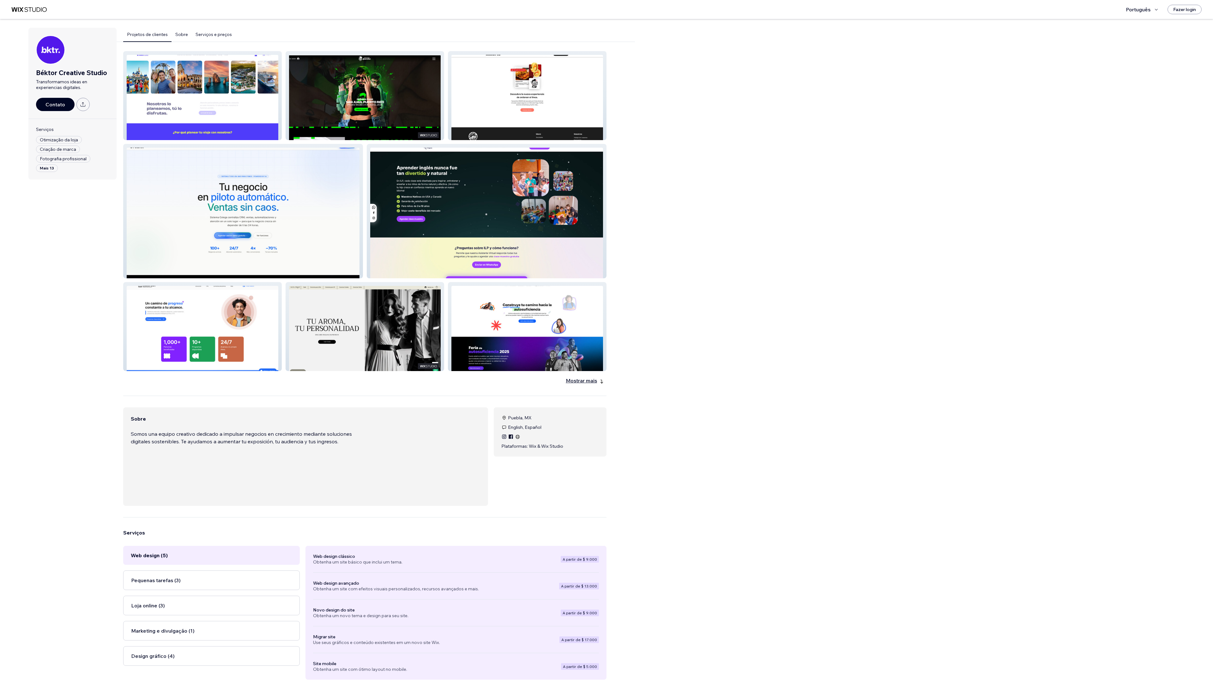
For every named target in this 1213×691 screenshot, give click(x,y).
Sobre (181, 34)
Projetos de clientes (147, 34)
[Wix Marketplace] (29, 9)
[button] (202, 95)
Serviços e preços (214, 34)
